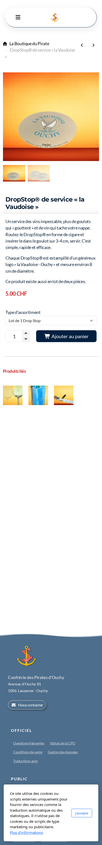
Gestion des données (62, 752)
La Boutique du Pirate (29, 43)
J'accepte (81, 813)
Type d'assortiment (23, 312)
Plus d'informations (26, 832)
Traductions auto (25, 761)
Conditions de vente (27, 752)
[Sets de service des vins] (93, 45)
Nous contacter (30, 704)
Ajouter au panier (70, 336)
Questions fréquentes (28, 743)
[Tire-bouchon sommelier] (82, 45)
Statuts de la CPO (62, 743)
